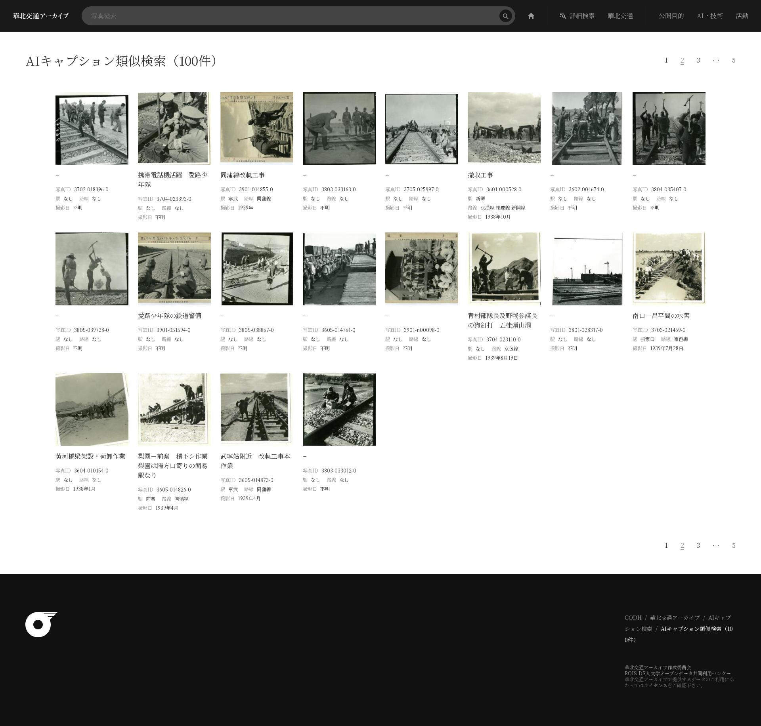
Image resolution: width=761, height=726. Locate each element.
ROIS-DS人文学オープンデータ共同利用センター (678, 673)
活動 (742, 15)
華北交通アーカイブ (675, 617)
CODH (633, 617)
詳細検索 (582, 15)
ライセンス (655, 685)
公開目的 (671, 15)
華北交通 (620, 15)
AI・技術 (710, 15)
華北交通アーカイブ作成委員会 (658, 667)
